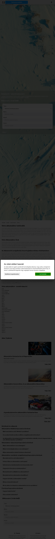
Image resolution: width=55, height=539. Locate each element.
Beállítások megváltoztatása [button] (12, 274)
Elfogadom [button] (43, 274)
